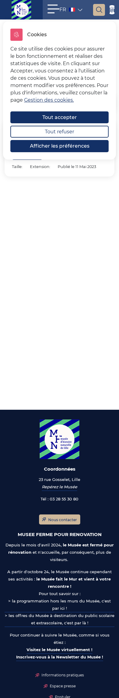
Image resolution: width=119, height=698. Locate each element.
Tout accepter (59, 117)
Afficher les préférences (59, 146)
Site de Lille (112, 9)
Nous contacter (62, 519)
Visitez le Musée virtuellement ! (59, 649)
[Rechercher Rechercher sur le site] (99, 10)
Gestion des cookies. (49, 100)
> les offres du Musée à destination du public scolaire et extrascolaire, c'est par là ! (59, 619)
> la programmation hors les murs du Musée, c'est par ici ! (59, 604)
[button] (53, 9)
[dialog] (59, 90)
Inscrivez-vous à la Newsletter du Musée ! (59, 656)
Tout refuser (59, 132)
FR (68, 11)
